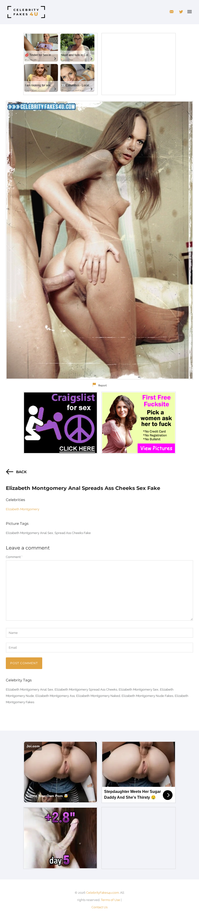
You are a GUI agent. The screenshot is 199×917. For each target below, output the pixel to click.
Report (102, 385)
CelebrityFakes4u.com (102, 892)
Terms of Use (110, 900)
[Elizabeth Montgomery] (99, 240)
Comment (14, 557)
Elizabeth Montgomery (22, 509)
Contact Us (99, 907)
